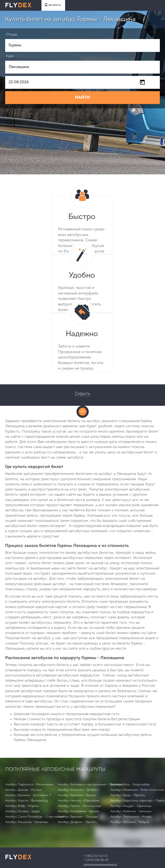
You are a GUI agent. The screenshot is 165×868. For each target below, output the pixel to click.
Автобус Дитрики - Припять (77, 822)
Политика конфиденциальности (100, 864)
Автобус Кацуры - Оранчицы (130, 806)
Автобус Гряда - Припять (127, 795)
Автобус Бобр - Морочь (22, 806)
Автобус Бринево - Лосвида (78, 816)
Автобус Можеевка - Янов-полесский (137, 790)
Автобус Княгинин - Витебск (78, 790)
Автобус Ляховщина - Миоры (131, 816)
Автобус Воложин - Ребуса (129, 822)
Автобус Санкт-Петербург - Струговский (34, 816)
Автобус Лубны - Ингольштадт (79, 806)
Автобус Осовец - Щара (22, 811)
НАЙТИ (82, 97)
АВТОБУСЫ (54, 5)
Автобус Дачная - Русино (23, 790)
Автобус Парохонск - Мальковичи (29, 784)
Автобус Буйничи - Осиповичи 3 (28, 795)
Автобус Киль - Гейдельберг (130, 784)
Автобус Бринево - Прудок (77, 795)
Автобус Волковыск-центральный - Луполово (90, 784)
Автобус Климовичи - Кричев (78, 811)
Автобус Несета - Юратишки (78, 800)
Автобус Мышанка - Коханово (26, 822)
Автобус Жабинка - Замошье (130, 811)
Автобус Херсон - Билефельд (26, 800)
